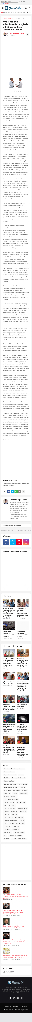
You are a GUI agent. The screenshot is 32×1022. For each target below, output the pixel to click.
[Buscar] (29, 8)
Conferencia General (18, 778)
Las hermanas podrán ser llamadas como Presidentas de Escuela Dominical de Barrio (23, 613)
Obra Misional (8, 817)
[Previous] (27, 12)
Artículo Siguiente (24, 530)
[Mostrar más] (23, 491)
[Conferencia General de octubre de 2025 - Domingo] (9, 625)
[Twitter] (12, 491)
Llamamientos (22, 808)
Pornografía (20, 823)
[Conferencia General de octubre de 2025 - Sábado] (23, 625)
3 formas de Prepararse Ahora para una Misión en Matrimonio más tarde (15, 956)
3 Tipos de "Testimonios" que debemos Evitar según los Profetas (9, 707)
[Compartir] (27, 34)
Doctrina (22, 787)
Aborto (6, 769)
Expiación (7, 793)
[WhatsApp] (16, 491)
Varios (14, 839)
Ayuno (21, 775)
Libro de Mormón (9, 808)
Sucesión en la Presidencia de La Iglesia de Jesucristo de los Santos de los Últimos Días (15, 941)
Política (11, 823)
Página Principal (8, 18)
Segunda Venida (19, 832)
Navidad (6, 814)
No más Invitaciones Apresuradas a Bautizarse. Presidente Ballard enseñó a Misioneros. (22, 751)
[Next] (30, 12)
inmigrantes (21, 802)
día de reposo (22, 784)
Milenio (6, 811)
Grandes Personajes (10, 796)
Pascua (22, 820)
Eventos (24, 790)
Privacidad (16, 1006)
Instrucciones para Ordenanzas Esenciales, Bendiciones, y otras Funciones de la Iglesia (13, 912)
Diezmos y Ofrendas (10, 787)
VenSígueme (22, 839)
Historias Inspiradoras (11, 799)
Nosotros (8, 1006)
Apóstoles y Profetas (17, 769)
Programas (15, 826)
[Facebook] (8, 491)
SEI (5, 835)
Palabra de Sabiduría (10, 820)
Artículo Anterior (7, 530)
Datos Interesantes (10, 784)
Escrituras (16, 790)
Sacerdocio (15, 829)
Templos (6, 839)
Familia (15, 793)
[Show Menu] (2, 8)
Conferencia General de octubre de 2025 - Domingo (8, 634)
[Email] (19, 491)
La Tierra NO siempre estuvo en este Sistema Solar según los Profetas (22, 728)
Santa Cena (7, 832)
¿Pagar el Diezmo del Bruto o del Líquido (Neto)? (14, 12)
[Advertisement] (16, 58)
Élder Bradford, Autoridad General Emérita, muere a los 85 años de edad (14, 927)
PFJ (5, 823)
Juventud (12, 805)
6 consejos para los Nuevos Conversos (22, 706)
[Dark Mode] (26, 8)
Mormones (22, 811)
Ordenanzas (19, 817)
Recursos (7, 829)
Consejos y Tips (19, 18)
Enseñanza (7, 790)
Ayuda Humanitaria (10, 775)
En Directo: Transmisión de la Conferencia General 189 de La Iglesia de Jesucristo (15, 896)
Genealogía (23, 793)
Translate (7, 3)
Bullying (6, 778)
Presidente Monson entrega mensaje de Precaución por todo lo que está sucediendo (22, 663)
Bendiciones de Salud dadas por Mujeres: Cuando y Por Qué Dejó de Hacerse (9, 749)
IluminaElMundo (9, 802)
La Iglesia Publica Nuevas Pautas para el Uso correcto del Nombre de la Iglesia (8, 663)
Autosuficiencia (9, 772)
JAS (5, 805)
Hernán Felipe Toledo (18, 500)
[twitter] (14, 998)
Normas (14, 814)
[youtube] (17, 998)
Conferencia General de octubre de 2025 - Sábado (22, 634)
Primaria (7, 826)
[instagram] (21, 998)
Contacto (24, 1006)
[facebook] (10, 998)
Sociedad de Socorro (15, 835)
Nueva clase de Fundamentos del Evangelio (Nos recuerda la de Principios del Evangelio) (9, 613)
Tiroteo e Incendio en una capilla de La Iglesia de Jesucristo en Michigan (9, 728)
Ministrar (14, 811)
